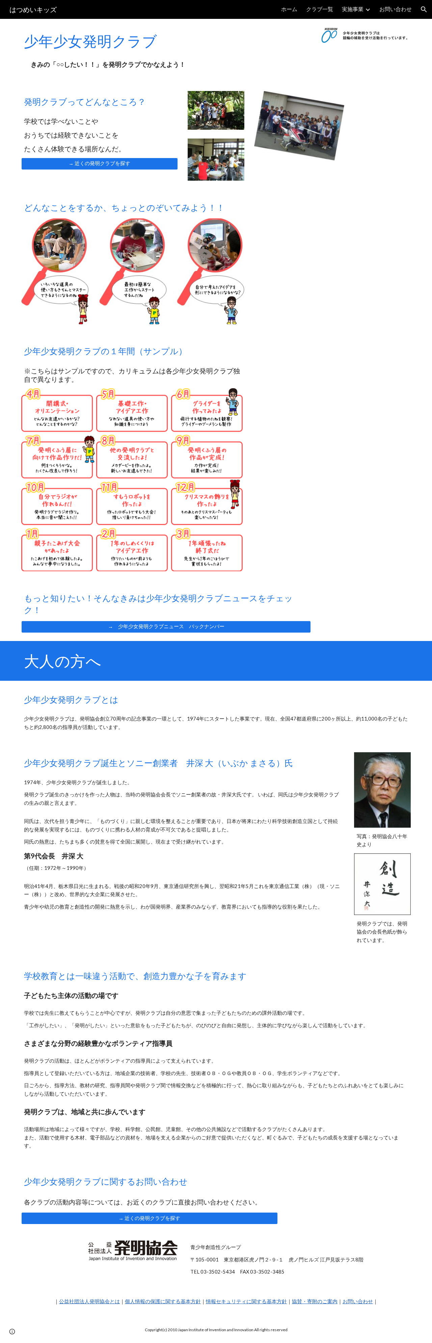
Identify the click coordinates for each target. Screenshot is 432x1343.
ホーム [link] (289, 9)
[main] (116, 41)
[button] (424, 9)
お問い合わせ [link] (395, 9)
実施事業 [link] (352, 9)
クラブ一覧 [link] (319, 9)
